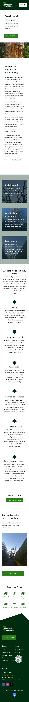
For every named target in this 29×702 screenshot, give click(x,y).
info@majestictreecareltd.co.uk (13, 680)
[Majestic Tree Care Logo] (8, 2)
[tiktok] (11, 684)
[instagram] (7, 684)
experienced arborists (14, 117)
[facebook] (3, 684)
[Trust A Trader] (18, 656)
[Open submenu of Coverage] (13, 660)
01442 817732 (16, 160)
